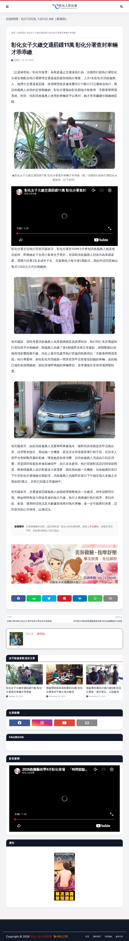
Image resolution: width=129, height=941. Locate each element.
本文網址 (94, 526)
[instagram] (42, 722)
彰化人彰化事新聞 (41, 936)
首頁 (13, 32)
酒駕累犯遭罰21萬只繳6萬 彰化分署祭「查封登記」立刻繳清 (103, 689)
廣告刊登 (119, 936)
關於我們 (97, 936)
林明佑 (40, 633)
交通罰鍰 (21, 32)
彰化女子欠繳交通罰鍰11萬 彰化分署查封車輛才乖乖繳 (24, 689)
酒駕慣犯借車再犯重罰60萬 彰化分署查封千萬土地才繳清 (64, 689)
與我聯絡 (108, 936)
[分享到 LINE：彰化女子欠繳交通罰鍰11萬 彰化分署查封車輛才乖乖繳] (34, 598)
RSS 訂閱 (62, 936)
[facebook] (19, 722)
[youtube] (64, 722)
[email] (87, 722)
